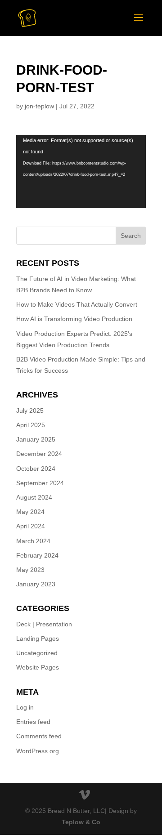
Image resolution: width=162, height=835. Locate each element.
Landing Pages (37, 638)
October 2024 (35, 468)
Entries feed (33, 721)
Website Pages (37, 667)
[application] (81, 171)
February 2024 (37, 555)
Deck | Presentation (44, 624)
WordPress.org (37, 751)
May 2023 (30, 569)
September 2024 (40, 483)
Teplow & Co (81, 822)
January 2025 (35, 439)
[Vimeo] (84, 795)
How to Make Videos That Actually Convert (76, 304)
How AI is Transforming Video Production (74, 318)
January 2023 (35, 584)
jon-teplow (39, 106)
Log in (25, 707)
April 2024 (30, 526)
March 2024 (33, 541)
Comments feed (39, 736)
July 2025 (30, 410)
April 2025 (30, 425)
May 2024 (30, 511)
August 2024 (34, 497)
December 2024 (39, 453)
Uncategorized (37, 652)
